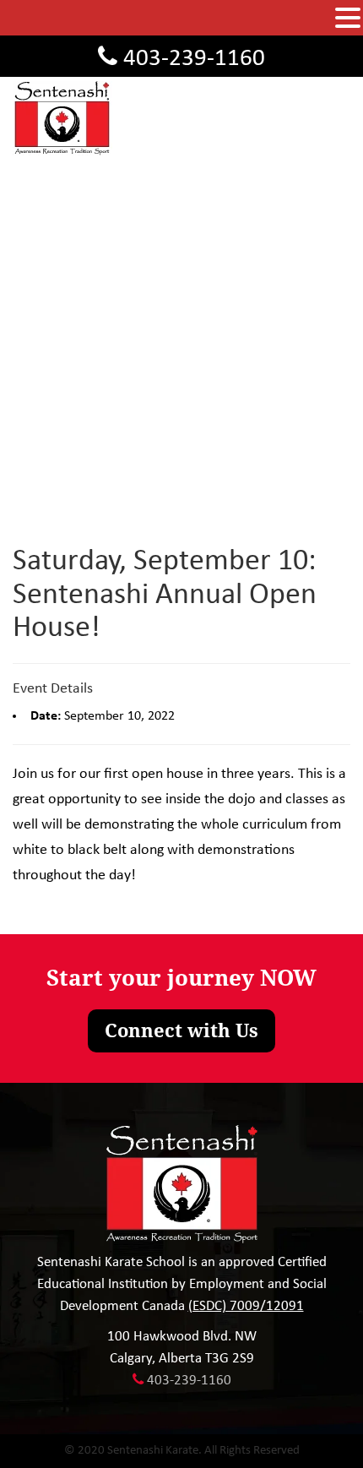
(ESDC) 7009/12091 (246, 1306)
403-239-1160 (194, 58)
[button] (347, 19)
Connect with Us (181, 1030)
